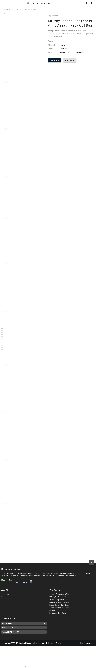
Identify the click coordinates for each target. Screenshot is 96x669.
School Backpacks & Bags (59, 608)
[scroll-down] (25, 664)
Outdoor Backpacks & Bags (59, 594)
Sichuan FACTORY (9, 628)
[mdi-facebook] (71, 643)
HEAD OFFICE (7, 623)
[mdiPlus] (93, 9)
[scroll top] (91, 562)
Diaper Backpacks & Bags (59, 605)
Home (6, 9)
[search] (87, 3)
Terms (58, 643)
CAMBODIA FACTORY (10, 632)
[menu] (3, 3)
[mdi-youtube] (76, 643)
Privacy (51, 643)
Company (5, 594)
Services (4, 597)
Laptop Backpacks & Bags (59, 602)
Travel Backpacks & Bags (58, 600)
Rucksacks (53, 610)
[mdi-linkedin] (66, 643)
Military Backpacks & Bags (30, 9)
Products (14, 9)
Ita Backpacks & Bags (57, 613)
